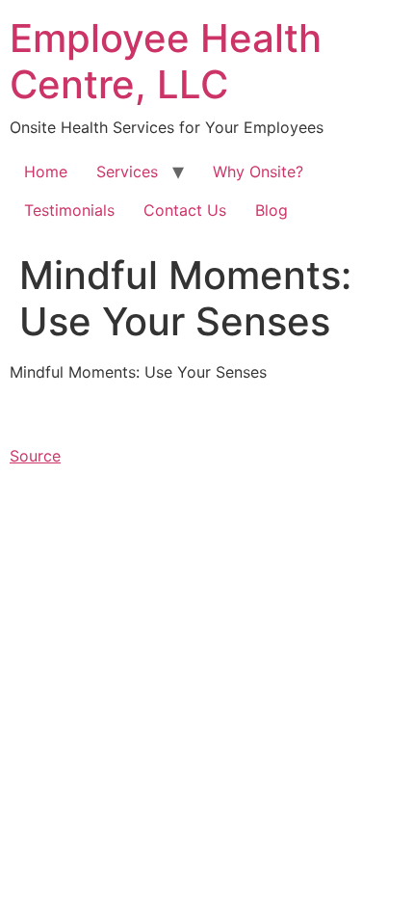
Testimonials (69, 210)
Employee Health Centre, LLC (166, 61)
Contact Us (184, 210)
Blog (271, 210)
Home (45, 171)
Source (35, 455)
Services (127, 171)
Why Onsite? (258, 171)
